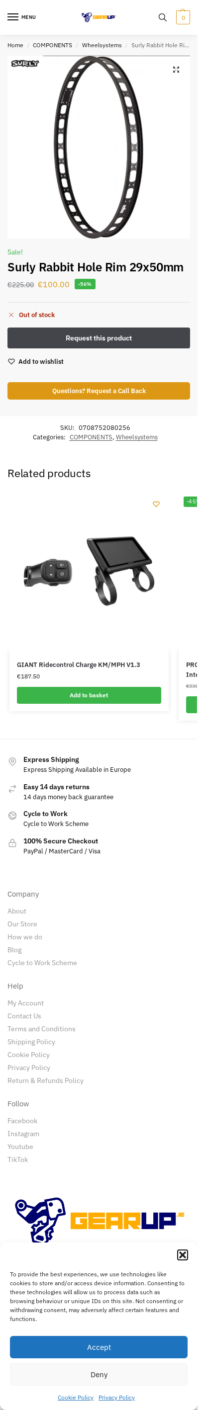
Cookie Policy (76, 1397)
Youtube (20, 1146)
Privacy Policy (117, 1397)
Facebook (22, 1120)
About (16, 911)
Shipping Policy (31, 1041)
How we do (24, 936)
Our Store (22, 923)
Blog (14, 949)
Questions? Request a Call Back (99, 391)
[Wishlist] (156, 504)
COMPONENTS (52, 45)
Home (15, 45)
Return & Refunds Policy (45, 1080)
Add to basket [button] (89, 695)
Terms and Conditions (41, 1028)
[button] (183, 1255)
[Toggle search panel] (163, 17)
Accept (99, 1347)
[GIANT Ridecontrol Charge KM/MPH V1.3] (89, 571)
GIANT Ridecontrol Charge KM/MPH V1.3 (78, 665)
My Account (25, 1002)
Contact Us (24, 1015)
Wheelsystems (102, 45)
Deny (99, 1374)
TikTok (17, 1159)
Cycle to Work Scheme (42, 962)
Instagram (23, 1133)
